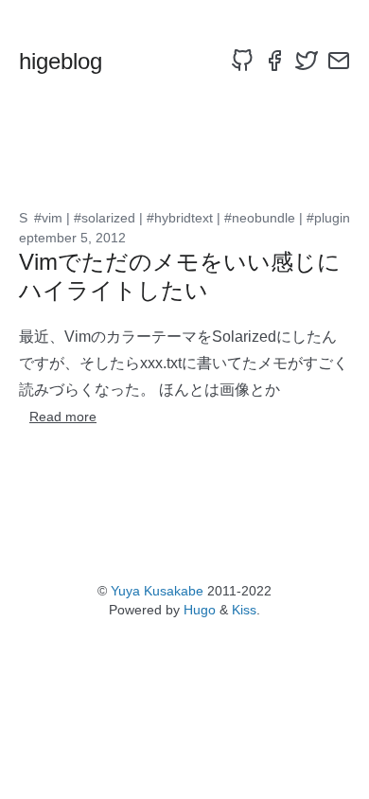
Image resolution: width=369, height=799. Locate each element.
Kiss (244, 609)
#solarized (104, 217)
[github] (242, 60)
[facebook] (274, 60)
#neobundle (259, 217)
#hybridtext (180, 217)
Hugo (200, 609)
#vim (48, 217)
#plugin (328, 217)
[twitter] (306, 60)
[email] (338, 60)
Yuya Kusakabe (157, 590)
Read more (63, 416)
